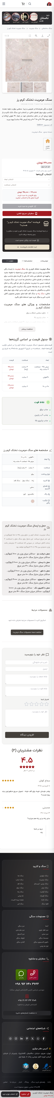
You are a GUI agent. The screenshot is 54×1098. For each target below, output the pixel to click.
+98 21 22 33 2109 (27, 1000)
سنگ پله (41, 293)
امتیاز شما (45, 699)
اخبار (20, 1082)
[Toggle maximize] (49, 36)
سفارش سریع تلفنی (25, 213)
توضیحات (44, 261)
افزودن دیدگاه (27, 734)
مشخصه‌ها (27, 261)
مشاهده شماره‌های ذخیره (25, 1013)
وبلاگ (26, 1082)
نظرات (9, 261)
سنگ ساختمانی (47, 28)
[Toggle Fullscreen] (30, 36)
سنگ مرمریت (33, 28)
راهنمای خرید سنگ (38, 1082)
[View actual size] (36, 36)
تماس (5, 1082)
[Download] (42, 36)
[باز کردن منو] (4, 4)
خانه (49, 1082)
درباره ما (13, 1082)
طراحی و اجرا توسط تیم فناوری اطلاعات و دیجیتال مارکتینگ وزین (27, 1090)
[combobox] (27, 179)
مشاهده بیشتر (27, 329)
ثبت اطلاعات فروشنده (28, 247)
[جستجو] (29, 3)
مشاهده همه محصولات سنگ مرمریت (27, 632)
